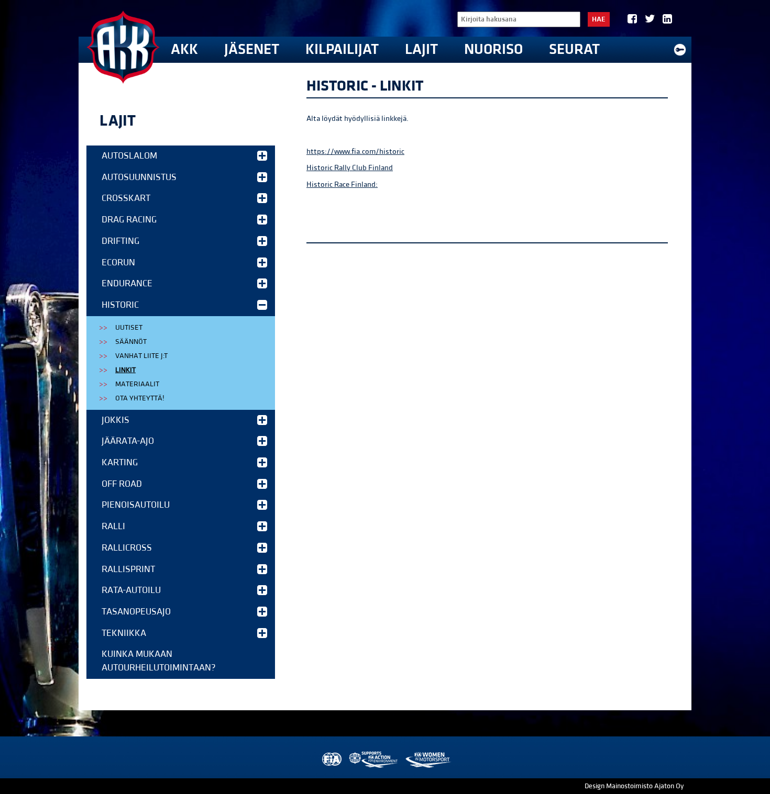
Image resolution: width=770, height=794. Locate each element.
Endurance (127, 283)
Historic (120, 305)
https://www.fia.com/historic (355, 151)
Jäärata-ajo (128, 441)
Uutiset (128, 327)
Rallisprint (128, 569)
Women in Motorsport (427, 760)
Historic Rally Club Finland (349, 168)
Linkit (125, 370)
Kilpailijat (342, 49)
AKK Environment (374, 760)
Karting (120, 462)
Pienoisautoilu (136, 505)
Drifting (120, 241)
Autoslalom (129, 156)
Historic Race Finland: (342, 184)
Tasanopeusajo (136, 612)
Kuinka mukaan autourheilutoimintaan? (159, 661)
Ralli (113, 526)
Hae (599, 19)
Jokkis (115, 420)
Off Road (122, 484)
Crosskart (126, 198)
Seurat (574, 49)
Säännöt (131, 341)
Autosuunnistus (139, 177)
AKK (184, 49)
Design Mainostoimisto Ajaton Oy (634, 786)
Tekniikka (124, 633)
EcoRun (118, 262)
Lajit (421, 49)
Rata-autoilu (131, 590)
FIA (331, 760)
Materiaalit (137, 384)
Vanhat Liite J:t (141, 356)
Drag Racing (129, 220)
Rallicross (127, 548)
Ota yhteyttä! (139, 398)
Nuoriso (493, 49)
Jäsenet (251, 49)
